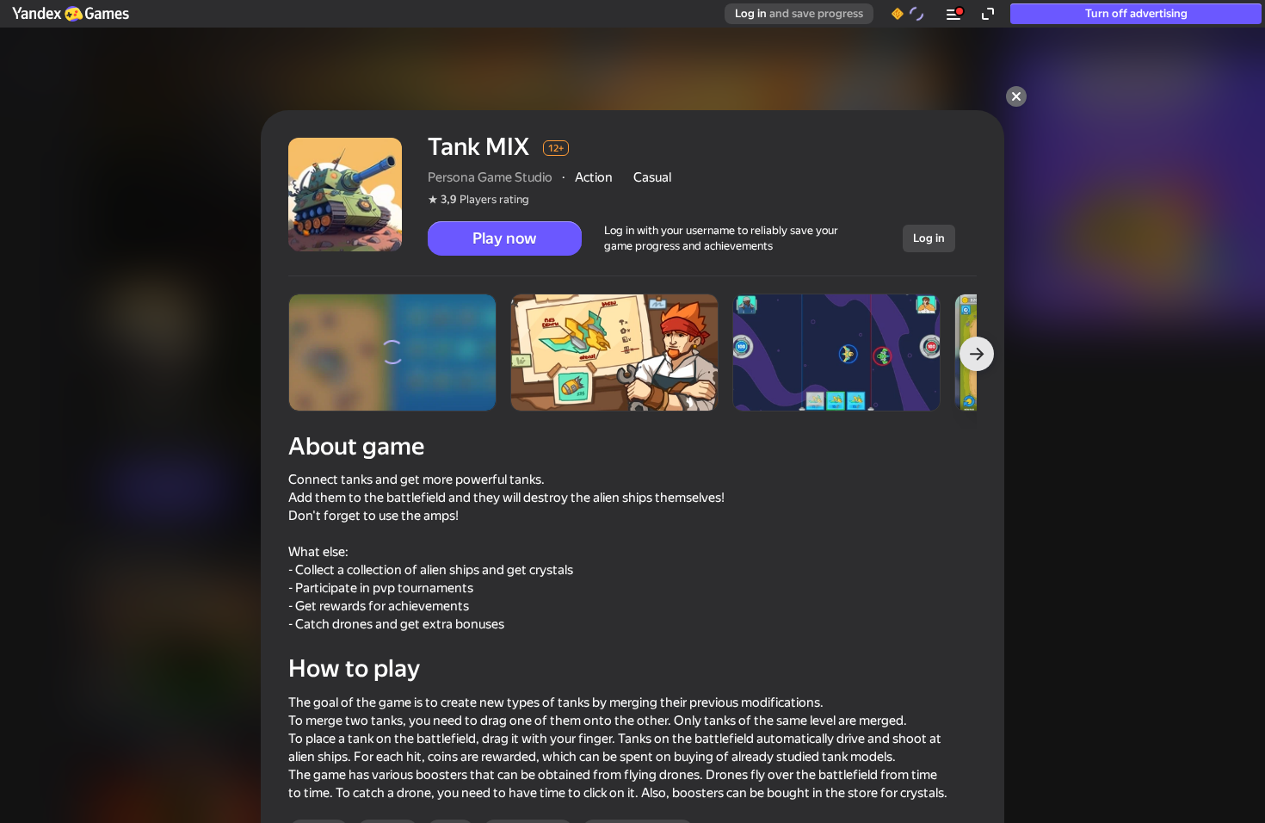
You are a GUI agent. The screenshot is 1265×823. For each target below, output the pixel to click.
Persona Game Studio (490, 177)
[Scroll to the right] (977, 354)
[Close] (1016, 96)
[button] (69, 14)
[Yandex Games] (69, 14)
